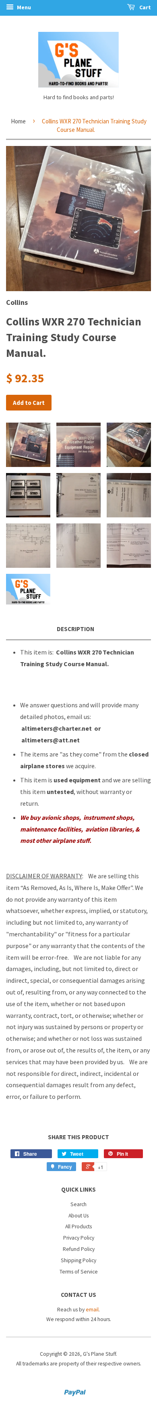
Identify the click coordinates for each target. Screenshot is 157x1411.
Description (75, 629)
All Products (78, 1226)
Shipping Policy (78, 1260)
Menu (23, 7)
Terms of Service (79, 1271)
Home (18, 121)
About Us (78, 1215)
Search (78, 1204)
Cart (144, 7)
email (92, 1309)
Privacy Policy (78, 1237)
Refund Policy (79, 1249)
